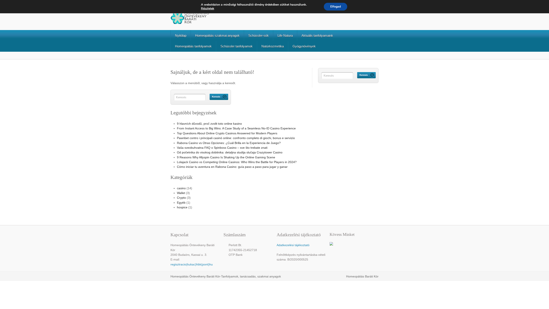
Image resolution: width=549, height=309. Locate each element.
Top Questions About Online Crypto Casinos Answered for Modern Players (227, 133)
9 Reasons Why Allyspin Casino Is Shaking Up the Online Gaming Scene (226, 157)
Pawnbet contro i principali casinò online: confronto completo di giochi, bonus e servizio (236, 138)
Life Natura (285, 35)
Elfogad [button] (335, 7)
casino (181, 188)
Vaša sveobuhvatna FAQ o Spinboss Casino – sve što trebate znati (222, 147)
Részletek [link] (207, 8)
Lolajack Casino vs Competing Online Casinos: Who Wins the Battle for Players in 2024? (237, 162)
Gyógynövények (304, 46)
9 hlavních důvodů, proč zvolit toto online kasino (209, 123)
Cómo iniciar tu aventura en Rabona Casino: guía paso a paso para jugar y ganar (232, 166)
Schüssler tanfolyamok (236, 46)
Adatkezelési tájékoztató (293, 245)
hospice (182, 207)
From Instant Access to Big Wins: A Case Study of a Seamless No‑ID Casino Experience (236, 128)
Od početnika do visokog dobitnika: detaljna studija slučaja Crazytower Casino (229, 152)
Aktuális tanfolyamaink (317, 35)
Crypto (181, 197)
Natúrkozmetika (272, 46)
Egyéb (181, 202)
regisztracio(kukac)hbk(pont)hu (191, 264)
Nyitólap (180, 35)
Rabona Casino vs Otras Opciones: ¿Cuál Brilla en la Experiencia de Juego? (229, 143)
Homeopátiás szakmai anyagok (217, 35)
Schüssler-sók (258, 35)
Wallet (181, 193)
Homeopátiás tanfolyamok (193, 46)
